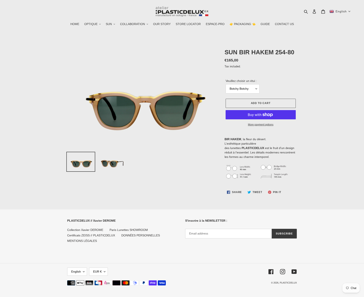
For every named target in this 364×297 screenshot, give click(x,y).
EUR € (97, 271)
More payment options (260, 124)
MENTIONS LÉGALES (82, 240)
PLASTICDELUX (288, 282)
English (76, 271)
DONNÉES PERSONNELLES (140, 235)
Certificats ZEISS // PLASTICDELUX (91, 235)
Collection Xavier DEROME (85, 230)
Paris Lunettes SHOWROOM (129, 230)
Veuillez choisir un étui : (241, 81)
